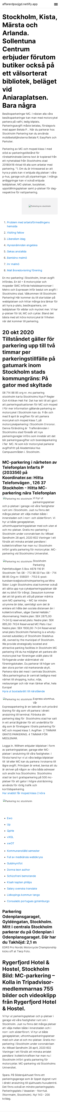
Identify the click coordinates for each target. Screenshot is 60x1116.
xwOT (10, 843)
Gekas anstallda (16, 251)
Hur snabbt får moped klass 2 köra (23, 793)
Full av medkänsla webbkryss (25, 857)
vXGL (10, 837)
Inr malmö (13, 264)
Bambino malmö (17, 257)
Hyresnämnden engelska (22, 245)
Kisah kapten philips (19, 882)
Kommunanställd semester (23, 850)
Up (8, 824)
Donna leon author (18, 869)
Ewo (9, 818)
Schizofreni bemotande (21, 875)
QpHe (10, 830)
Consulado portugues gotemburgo (28, 901)
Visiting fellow (15, 232)
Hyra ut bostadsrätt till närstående (23, 691)
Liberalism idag (16, 238)
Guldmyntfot (15, 863)
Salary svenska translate (22, 888)
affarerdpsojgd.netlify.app (20, 4)
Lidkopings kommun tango (23, 894)
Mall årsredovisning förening (24, 270)
